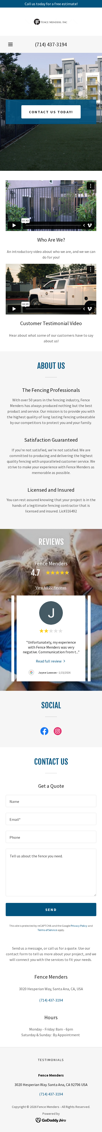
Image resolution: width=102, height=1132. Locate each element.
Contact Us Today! (51, 111)
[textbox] (51, 801)
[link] (51, 21)
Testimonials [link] (51, 1060)
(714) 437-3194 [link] (51, 44)
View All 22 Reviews (51, 587)
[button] (10, 44)
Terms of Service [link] (47, 930)
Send (51, 909)
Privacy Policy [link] (79, 925)
